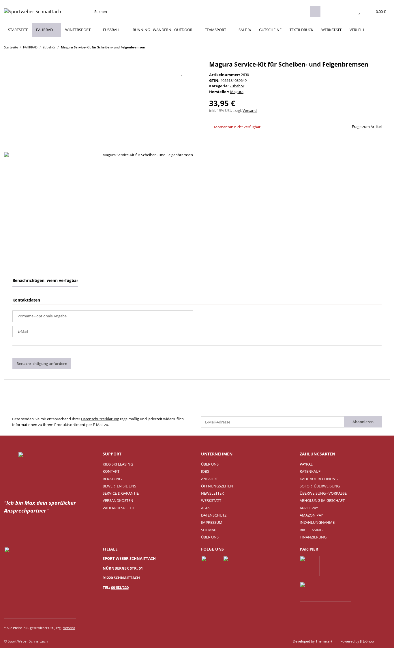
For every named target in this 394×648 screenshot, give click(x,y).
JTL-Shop (367, 641)
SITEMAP (208, 529)
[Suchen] (314, 11)
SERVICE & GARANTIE (121, 493)
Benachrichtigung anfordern (41, 363)
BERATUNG (112, 478)
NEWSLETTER (212, 493)
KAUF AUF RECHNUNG (319, 478)
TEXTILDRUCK (301, 29)
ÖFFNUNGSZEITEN (217, 486)
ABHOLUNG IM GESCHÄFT (322, 500)
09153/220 (120, 587)
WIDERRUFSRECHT (119, 508)
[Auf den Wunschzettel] (181, 73)
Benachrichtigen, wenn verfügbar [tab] (45, 280)
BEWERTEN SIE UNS (119, 486)
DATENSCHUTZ (213, 515)
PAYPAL (306, 464)
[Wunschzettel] (359, 11)
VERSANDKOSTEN (118, 500)
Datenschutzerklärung (100, 418)
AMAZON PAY (311, 515)
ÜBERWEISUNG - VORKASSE (323, 493)
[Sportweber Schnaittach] (32, 11)
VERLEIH (357, 29)
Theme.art (324, 641)
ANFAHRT (209, 478)
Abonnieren (363, 421)
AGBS (205, 508)
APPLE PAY (309, 508)
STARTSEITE (18, 29)
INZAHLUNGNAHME (317, 522)
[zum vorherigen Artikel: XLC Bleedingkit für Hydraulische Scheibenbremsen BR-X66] (373, 46)
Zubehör (237, 85)
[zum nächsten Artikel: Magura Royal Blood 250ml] (384, 46)
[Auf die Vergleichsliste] (167, 73)
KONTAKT (111, 471)
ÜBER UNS (210, 464)
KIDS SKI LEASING (118, 464)
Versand (250, 110)
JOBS (205, 471)
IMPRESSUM (211, 522)
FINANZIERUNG (313, 537)
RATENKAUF (310, 471)
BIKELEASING (311, 529)
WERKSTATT (331, 29)
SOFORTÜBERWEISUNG (320, 486)
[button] (348, 11)
